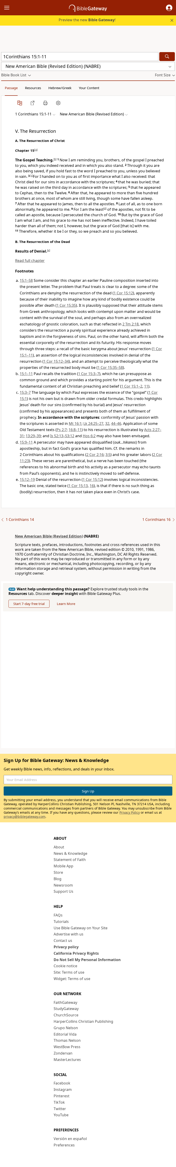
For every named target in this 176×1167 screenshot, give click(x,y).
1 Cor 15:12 (123, 293)
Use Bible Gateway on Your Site (80, 927)
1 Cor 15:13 (78, 485)
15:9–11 (26, 442)
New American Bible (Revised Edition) (49, 536)
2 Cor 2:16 (95, 454)
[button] (169, 8)
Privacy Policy (129, 812)
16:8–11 (75, 429)
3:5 (107, 454)
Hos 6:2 (89, 435)
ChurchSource (66, 1015)
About (59, 847)
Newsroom (63, 885)
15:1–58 (26, 280)
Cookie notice (65, 965)
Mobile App (63, 866)
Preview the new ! (87, 19)
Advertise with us (68, 934)
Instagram (63, 1089)
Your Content (89, 87)
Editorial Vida (65, 1034)
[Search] (167, 56)
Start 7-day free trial (29, 603)
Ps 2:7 (62, 429)
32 (107, 423)
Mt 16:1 (75, 423)
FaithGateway (65, 1002)
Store (58, 872)
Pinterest (61, 1095)
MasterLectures (67, 1059)
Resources (33, 87)
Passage (11, 87)
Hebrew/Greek (60, 87)
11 (146, 386)
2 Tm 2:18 (130, 324)
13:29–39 (33, 435)
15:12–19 (27, 479)
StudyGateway (66, 1008)
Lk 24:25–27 (93, 423)
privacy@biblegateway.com (24, 816)
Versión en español (70, 1138)
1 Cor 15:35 (66, 305)
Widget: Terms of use (72, 978)
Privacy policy (66, 946)
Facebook (62, 1083)
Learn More (66, 603)
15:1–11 (26, 373)
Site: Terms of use (69, 972)
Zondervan (63, 1053)
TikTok (59, 1102)
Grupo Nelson (66, 1027)
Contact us (63, 940)
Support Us (63, 891)
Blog (57, 878)
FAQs (58, 915)
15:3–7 (25, 392)
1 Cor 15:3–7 (88, 373)
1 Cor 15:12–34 (56, 361)
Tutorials (61, 921)
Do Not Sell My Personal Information (87, 959)
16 (92, 485)
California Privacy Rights (76, 953)
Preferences (64, 1145)
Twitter (60, 1108)
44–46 (116, 423)
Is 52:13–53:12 (62, 435)
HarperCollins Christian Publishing (83, 1021)
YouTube (61, 1114)
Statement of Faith (70, 859)
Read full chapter (30, 260)
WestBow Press (67, 1046)
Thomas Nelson (67, 1040)
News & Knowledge (70, 853)
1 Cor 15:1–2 (131, 386)
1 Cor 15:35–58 (110, 367)
